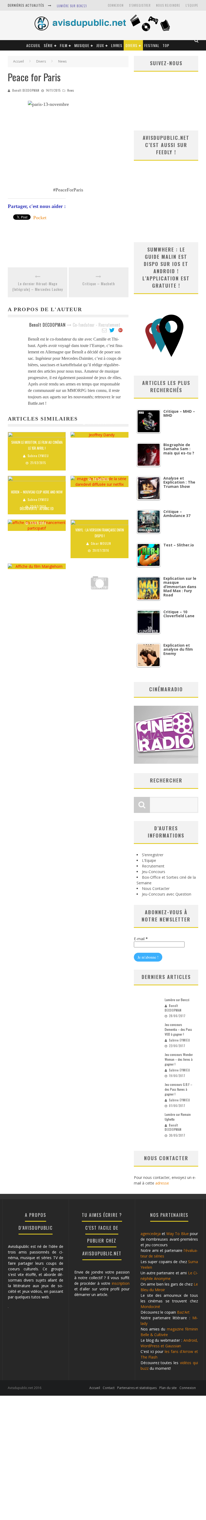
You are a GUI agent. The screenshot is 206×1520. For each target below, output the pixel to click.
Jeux (100, 45)
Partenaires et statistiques (137, 1388)
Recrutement (153, 866)
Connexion (116, 5)
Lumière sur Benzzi (72, 6)
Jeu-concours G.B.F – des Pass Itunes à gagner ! (178, 1089)
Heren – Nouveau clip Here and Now (36, 492)
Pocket (39, 217)
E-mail (141, 938)
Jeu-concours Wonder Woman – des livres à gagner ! (179, 1059)
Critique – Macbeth (98, 283)
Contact (109, 1388)
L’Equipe (192, 5)
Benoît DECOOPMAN (25, 90)
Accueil (33, 45)
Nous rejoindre (168, 5)
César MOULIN (101, 543)
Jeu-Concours (153, 871)
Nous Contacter (156, 888)
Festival (151, 45)
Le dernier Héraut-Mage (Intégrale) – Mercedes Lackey (37, 286)
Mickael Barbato (101, 472)
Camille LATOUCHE (38, 554)
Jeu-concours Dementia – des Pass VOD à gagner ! (178, 1029)
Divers (131, 45)
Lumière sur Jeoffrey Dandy (99, 415)
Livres (116, 45)
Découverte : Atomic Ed (37, 508)
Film (63, 45)
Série (48, 45)
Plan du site (168, 1388)
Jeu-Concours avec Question (166, 894)
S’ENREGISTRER (140, 5)
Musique (81, 45)
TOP (166, 45)
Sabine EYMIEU (38, 456)
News (70, 90)
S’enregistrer (152, 854)
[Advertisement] (105, 246)
